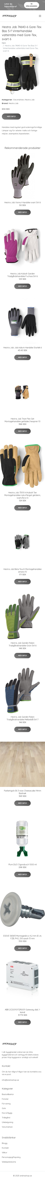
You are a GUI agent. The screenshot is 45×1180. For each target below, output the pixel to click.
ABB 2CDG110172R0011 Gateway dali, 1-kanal (22, 1011)
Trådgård (6, 1117)
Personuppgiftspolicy (11, 1157)
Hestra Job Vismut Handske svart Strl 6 (22, 202)
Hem (4, 43)
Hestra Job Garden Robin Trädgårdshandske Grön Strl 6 (22, 644)
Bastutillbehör (8, 1094)
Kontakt (5, 1148)
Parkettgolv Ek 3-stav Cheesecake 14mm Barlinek (22, 792)
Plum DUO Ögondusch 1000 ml (22, 864)
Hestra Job (29, 99)
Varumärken (18, 99)
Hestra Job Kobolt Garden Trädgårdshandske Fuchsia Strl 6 (22, 275)
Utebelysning (7, 1122)
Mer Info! (11, 116)
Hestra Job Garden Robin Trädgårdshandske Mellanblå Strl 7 (22, 718)
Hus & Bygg (7, 1113)
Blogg (4, 1143)
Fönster (5, 1099)
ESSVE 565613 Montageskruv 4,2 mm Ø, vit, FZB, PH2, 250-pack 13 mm (22, 937)
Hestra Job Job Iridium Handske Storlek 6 (22, 347)
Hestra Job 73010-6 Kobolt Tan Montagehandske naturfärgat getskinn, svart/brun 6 (22, 495)
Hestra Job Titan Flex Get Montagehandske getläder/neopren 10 (22, 420)
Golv (4, 1108)
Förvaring (6, 1103)
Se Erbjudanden (31, 5)
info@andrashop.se (10, 1080)
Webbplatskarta (9, 1162)
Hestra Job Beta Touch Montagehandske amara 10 (23, 570)
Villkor (4, 1152)
